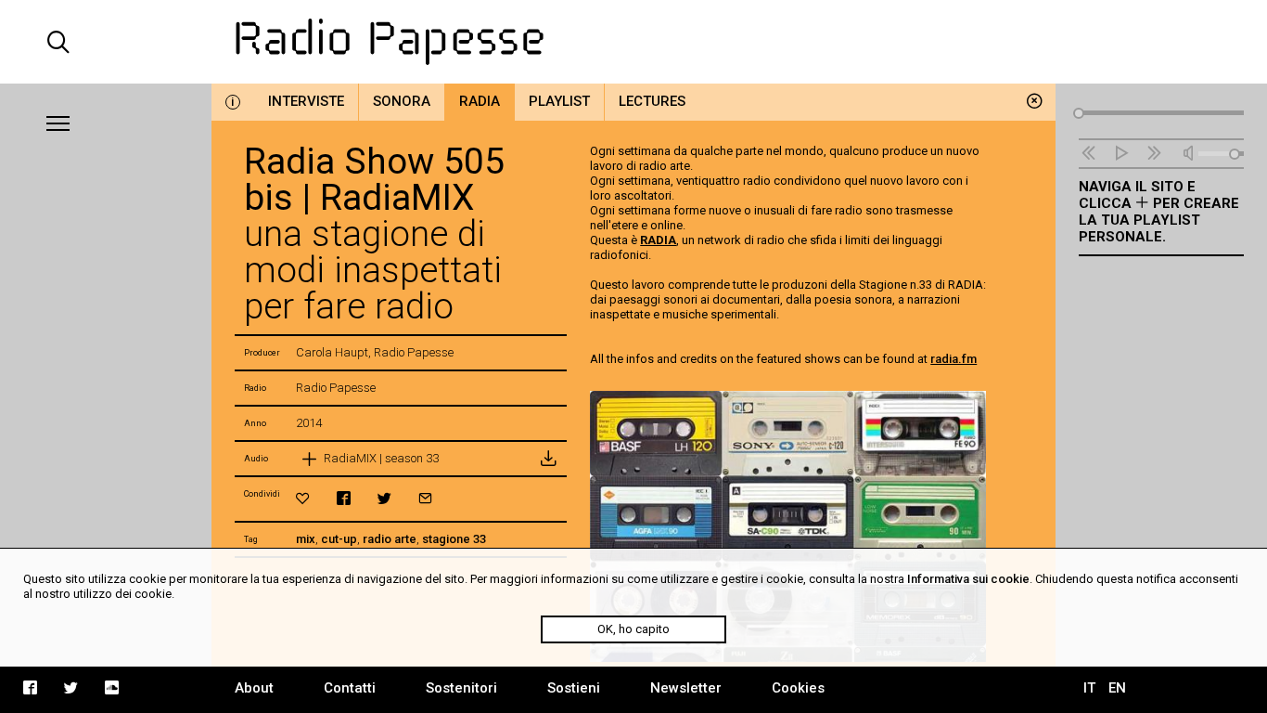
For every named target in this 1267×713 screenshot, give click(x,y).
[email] (425, 498)
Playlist (559, 101)
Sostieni (573, 688)
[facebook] (344, 498)
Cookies (798, 688)
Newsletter (686, 688)
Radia (479, 101)
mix (305, 539)
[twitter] (384, 498)
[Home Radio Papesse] (633, 42)
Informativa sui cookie (968, 579)
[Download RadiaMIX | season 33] (548, 458)
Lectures (652, 101)
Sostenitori (461, 688)
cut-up (339, 539)
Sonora (401, 101)
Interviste (306, 101)
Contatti (350, 688)
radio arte (389, 539)
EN (1117, 688)
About (254, 688)
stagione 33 (454, 539)
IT (1089, 688)
